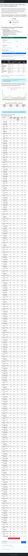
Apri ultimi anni (23, 542)
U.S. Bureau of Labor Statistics (20, 75)
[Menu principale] (27, 1)
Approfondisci (14, 24)
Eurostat (11, 75)
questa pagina (8, 81)
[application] (14, 94)
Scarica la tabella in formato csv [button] (14, 538)
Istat (7, 75)
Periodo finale (5, 45)
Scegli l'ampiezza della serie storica (7, 545)
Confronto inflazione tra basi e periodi (19, 79)
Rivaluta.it (8, 76)
